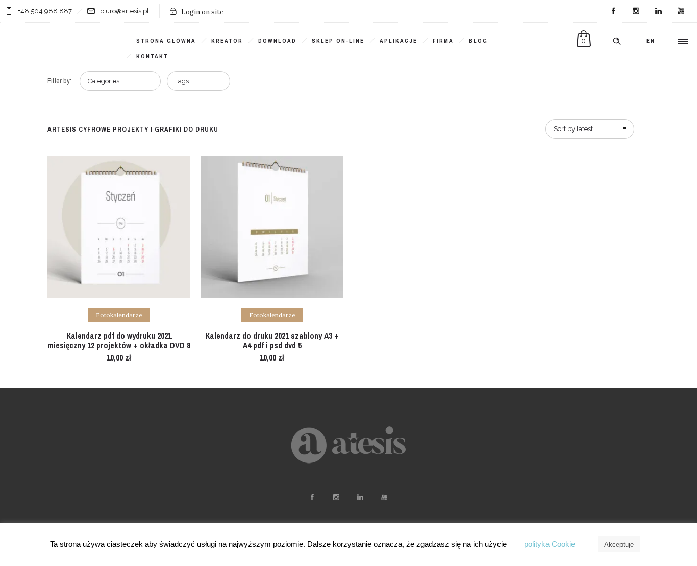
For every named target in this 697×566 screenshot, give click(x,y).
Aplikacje (398, 40)
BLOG (478, 40)
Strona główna (166, 40)
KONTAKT (152, 56)
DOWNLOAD (277, 40)
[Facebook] (613, 11)
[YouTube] (680, 11)
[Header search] (616, 41)
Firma (443, 40)
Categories (103, 81)
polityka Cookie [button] (549, 543)
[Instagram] (636, 11)
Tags (182, 81)
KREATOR (227, 40)
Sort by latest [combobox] (573, 129)
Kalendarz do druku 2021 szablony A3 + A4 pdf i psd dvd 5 (272, 340)
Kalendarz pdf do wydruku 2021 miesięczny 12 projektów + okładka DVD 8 (118, 340)
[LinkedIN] (658, 11)
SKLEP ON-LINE (338, 40)
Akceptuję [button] (619, 544)
